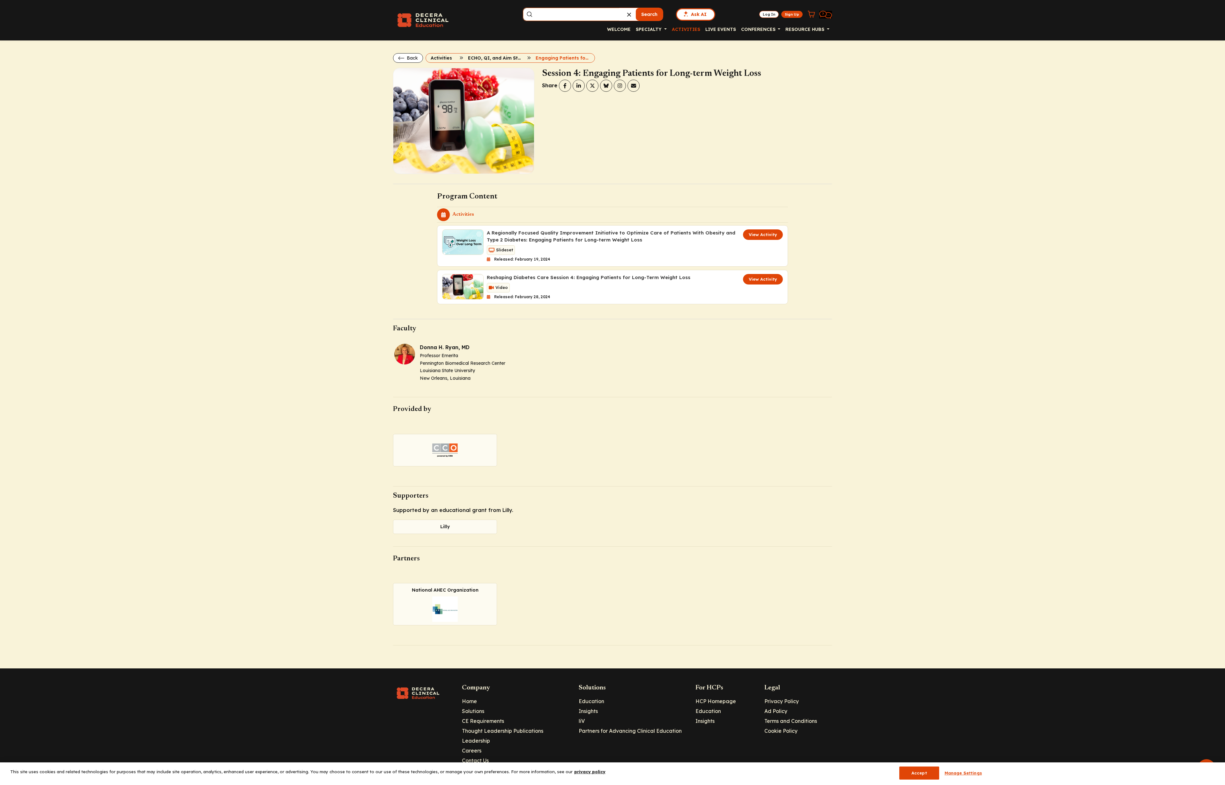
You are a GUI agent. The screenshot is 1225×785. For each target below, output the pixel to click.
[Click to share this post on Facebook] (565, 86)
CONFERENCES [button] (759, 29)
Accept (919, 772)
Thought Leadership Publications (502, 731)
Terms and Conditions (790, 721)
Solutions (473, 711)
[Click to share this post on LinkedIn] (579, 86)
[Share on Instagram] (620, 86)
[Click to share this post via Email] (633, 86)
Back (411, 58)
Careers (471, 750)
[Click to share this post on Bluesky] (606, 86)
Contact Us (475, 760)
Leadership (476, 741)
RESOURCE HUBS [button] (805, 29)
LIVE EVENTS (720, 29)
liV (582, 721)
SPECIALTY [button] (649, 29)
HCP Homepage (715, 701)
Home (469, 701)
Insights (588, 711)
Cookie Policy (781, 731)
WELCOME (619, 29)
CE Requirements (483, 721)
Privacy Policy (781, 701)
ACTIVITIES (686, 29)
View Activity (763, 234)
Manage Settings (963, 772)
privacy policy (589, 771)
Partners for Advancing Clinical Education (630, 731)
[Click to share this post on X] (592, 86)
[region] (612, 773)
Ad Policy (775, 711)
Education (591, 701)
